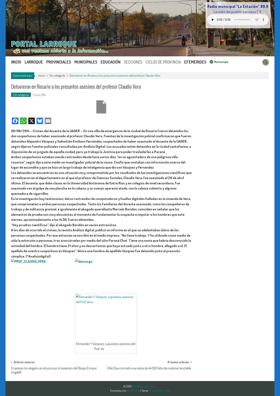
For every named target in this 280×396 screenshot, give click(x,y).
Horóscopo (221, 62)
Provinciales (58, 62)
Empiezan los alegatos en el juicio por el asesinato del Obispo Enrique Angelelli (54, 369)
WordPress (133, 391)
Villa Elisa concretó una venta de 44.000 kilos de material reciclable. (149, 368)
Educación (111, 62)
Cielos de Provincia (163, 62)
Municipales (85, 62)
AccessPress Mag (159, 391)
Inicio (16, 62)
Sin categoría (57, 75)
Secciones (133, 62)
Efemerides (195, 62)
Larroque (34, 62)
